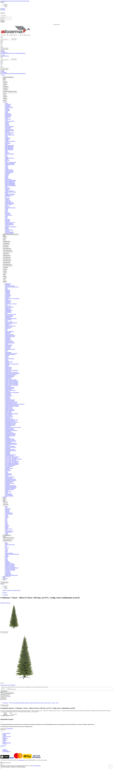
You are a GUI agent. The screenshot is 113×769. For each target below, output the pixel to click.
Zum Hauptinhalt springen (5, 0)
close (4, 78)
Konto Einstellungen (6, 751)
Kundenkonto (3, 745)
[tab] (30, 702)
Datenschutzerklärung (7, 742)
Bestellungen (23, 53)
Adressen (13, 53)
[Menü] (1, 37)
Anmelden (2, 51)
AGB (4, 741)
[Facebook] (2, 8)
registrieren (4, 52)
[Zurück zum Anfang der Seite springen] (1, 764)
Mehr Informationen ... (37, 765)
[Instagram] (2, 9)
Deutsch (5, 4)
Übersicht (2, 53)
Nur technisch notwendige (5, 766)
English (5, 5)
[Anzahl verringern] (2, 689)
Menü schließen (5, 69)
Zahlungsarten (18, 53)
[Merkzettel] (1, 45)
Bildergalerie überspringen (5, 602)
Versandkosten (21, 760)
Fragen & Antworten (7, 736)
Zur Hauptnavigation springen (23, 0)
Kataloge (4, 735)
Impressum (5, 740)
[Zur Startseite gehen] (15, 35)
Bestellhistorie (5, 750)
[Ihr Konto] (1, 47)
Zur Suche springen (14, 0)
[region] (56, 642)
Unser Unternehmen (6, 733)
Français (5, 6)
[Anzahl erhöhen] (9, 689)
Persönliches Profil (7, 53)
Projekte (4, 739)
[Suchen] (13, 39)
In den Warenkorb (4, 691)
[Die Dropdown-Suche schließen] (15, 39)
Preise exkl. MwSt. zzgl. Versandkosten (7, 685)
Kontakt (4, 734)
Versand (4, 737)
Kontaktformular (10, 728)
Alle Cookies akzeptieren (21, 766)
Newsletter (5, 743)
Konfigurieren (13, 766)
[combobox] (5, 39)
